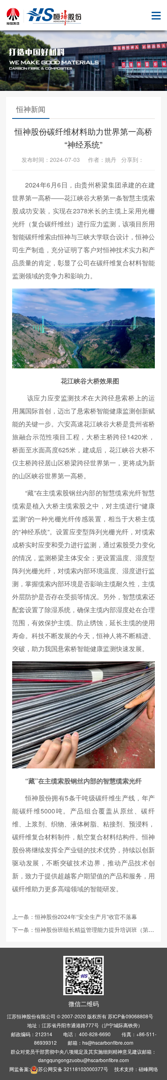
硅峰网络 (148, 1068)
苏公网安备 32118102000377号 (73, 1068)
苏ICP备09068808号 (130, 1016)
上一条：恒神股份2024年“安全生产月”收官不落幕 (74, 916)
